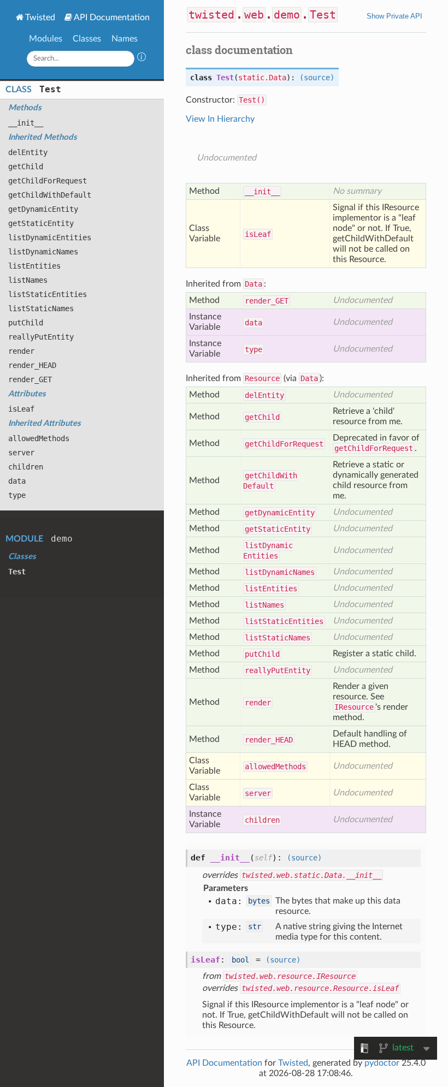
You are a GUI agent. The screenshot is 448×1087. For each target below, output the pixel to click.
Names (124, 38)
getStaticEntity (41, 223)
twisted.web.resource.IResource (290, 976)
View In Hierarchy (220, 119)
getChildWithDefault (49, 195)
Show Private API (394, 16)
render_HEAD (32, 365)
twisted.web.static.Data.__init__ (311, 875)
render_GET (30, 379)
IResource (354, 707)
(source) (316, 77)
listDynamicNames (43, 251)
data (17, 481)
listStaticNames (41, 308)
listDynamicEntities (49, 237)
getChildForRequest (47, 180)
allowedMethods (38, 438)
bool (240, 959)
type (17, 495)
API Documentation (112, 17)
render (21, 351)
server (21, 452)
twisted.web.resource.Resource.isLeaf (320, 988)
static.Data (262, 77)
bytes (259, 900)
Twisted (40, 17)
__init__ (25, 122)
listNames (28, 280)
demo (62, 538)
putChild (25, 322)
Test (50, 89)
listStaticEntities (47, 294)
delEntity (28, 152)
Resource (262, 378)
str (254, 926)
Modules (45, 38)
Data (253, 284)
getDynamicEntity (43, 209)
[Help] (141, 58)
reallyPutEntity (41, 336)
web (254, 14)
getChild (25, 166)
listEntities (34, 266)
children (25, 466)
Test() (252, 100)
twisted (211, 14)
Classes (87, 38)
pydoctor (381, 1063)
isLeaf (21, 409)
